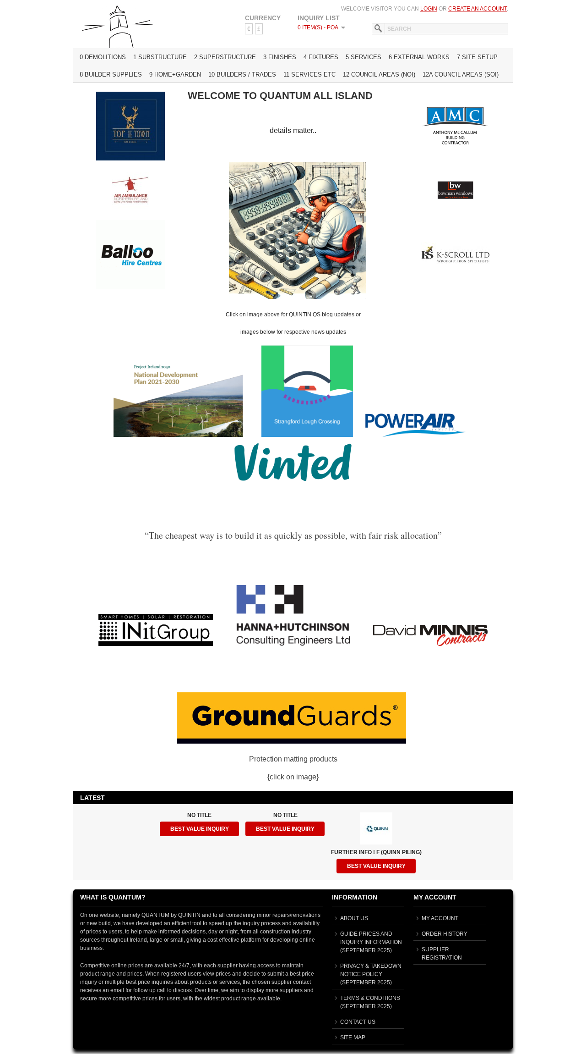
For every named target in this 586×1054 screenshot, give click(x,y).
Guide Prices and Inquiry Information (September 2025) (371, 942)
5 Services (363, 57)
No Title (199, 815)
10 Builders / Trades (242, 74)
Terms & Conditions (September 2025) (370, 1002)
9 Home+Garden (175, 74)
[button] (199, 829)
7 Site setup (477, 57)
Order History (444, 934)
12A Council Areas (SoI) (461, 74)
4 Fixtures (321, 57)
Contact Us (357, 1022)
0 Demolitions (103, 57)
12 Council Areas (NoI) (379, 74)
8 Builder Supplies (111, 74)
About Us (354, 918)
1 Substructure (160, 57)
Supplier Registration (442, 953)
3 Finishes (279, 57)
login (428, 9)
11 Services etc (309, 74)
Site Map (352, 1037)
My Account (440, 918)
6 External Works (419, 57)
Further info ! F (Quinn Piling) (376, 852)
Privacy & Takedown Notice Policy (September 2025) (371, 974)
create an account (477, 9)
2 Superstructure (225, 57)
